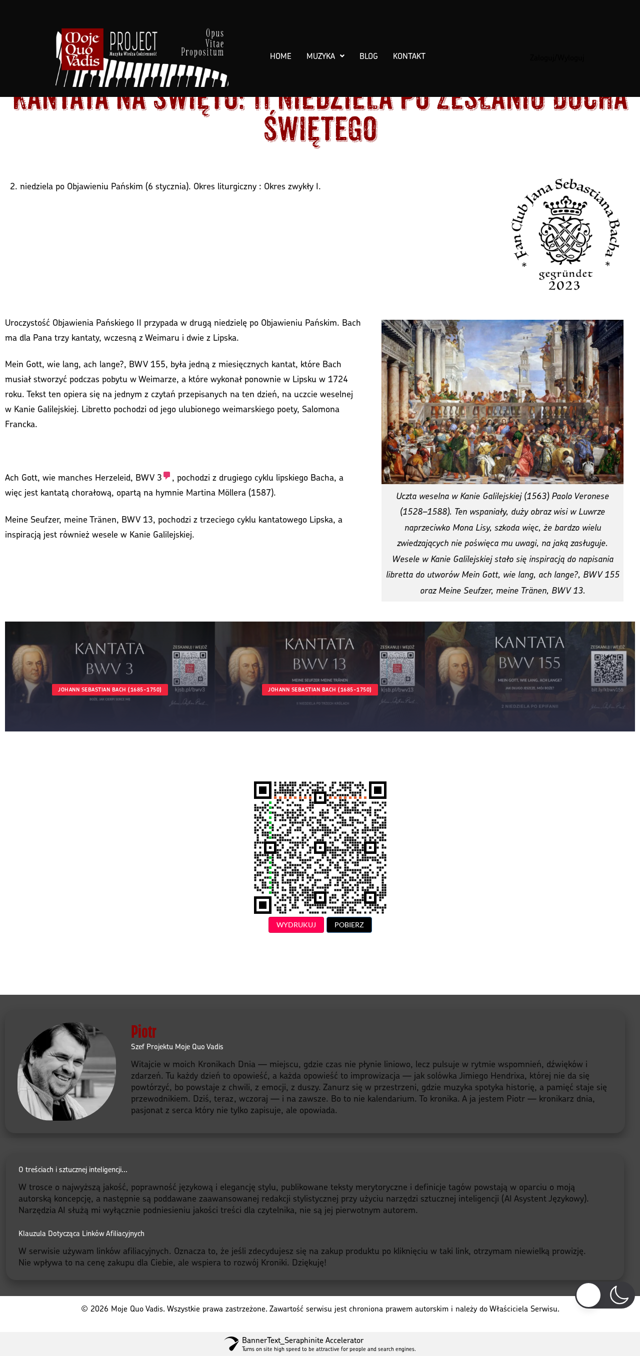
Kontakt (409, 56)
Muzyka (320, 56)
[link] (154, 477)
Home (281, 56)
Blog (369, 56)
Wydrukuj (296, 924)
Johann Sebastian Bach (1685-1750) (110, 689)
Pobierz (349, 924)
